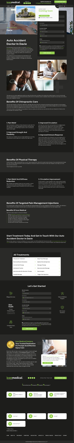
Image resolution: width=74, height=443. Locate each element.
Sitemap (65, 435)
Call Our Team (47, 362)
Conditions (26, 435)
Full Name (23, 291)
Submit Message (47, 52)
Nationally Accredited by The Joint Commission (20, 214)
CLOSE (57, 6)
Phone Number (42, 23)
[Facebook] (24, 3)
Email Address (24, 295)
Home (8, 6)
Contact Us (60, 6)
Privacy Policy (58, 435)
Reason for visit (24, 310)
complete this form (57, 356)
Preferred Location (43, 29)
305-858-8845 (38, 324)
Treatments (19, 435)
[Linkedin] (28, 3)
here (46, 49)
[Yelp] (30, 3)
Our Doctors (34, 435)
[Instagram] (26, 3)
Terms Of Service (49, 435)
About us (13, 6)
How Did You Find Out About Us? (45, 40)
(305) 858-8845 (61, 1)
